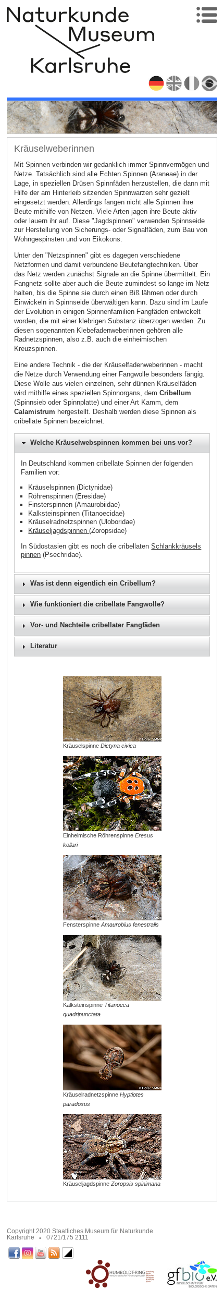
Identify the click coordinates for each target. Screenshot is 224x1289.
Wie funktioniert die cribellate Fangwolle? (97, 604)
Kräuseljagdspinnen (58, 530)
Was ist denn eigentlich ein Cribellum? (93, 583)
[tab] (112, 443)
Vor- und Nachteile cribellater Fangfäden (95, 625)
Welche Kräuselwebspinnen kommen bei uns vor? (111, 442)
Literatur (43, 646)
